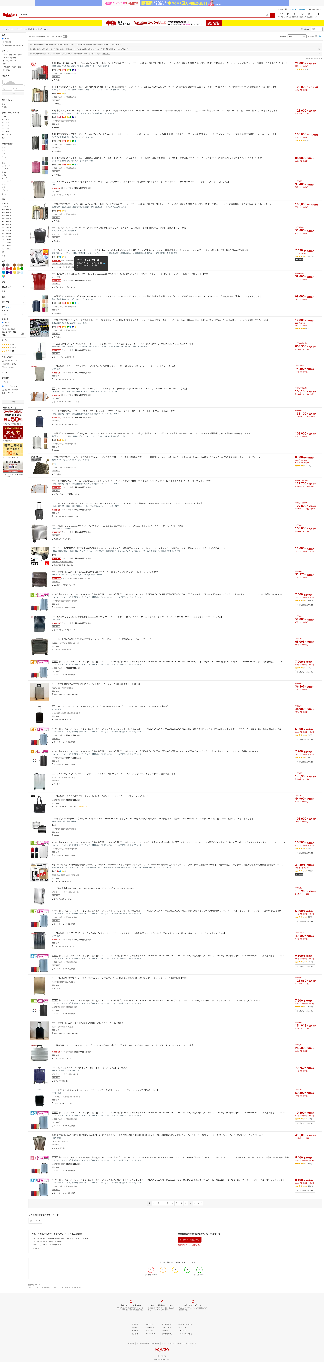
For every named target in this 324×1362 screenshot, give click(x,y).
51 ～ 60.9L (6, 120)
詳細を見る (106, 54)
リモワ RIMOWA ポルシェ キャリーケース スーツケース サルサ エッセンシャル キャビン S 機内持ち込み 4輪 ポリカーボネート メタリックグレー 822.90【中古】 (129, 503)
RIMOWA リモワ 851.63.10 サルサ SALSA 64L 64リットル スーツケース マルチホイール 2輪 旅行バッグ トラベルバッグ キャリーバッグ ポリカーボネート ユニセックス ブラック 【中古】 (141, 933)
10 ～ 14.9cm (6, 209)
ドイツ (4, 148)
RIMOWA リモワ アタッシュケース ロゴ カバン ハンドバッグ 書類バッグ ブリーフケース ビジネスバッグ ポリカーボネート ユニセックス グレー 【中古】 (126, 1045)
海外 (9, 307)
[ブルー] (3, 272)
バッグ (55, 1288)
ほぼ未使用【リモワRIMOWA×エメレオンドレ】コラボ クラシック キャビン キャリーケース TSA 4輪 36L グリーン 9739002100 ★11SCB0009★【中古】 (126, 344)
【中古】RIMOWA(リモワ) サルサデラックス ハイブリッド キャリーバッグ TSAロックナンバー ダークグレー (105, 639)
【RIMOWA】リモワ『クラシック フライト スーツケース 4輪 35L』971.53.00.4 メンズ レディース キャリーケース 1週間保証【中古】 (117, 774)
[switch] (22, 334)
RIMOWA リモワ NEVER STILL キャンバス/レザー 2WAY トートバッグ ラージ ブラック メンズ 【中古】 (103, 796)
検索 (13, 94)
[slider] (2, 85)
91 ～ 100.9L (6, 132)
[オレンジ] (14, 268)
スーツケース (35, 1221)
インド (4, 160)
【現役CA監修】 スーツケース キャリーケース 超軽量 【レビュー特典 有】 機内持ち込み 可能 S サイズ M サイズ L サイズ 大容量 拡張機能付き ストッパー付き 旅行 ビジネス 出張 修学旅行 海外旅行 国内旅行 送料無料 (150, 250)
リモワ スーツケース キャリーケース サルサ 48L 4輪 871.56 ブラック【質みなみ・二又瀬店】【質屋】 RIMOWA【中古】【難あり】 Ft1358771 (121, 228)
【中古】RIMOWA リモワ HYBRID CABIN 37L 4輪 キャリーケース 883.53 (89, 1023)
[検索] (272, 15)
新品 (3, 104)
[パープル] (10, 272)
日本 (3, 154)
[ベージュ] (18, 265)
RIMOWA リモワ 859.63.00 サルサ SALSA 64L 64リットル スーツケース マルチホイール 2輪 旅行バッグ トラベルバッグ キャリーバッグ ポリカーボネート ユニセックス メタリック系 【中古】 (143, 182)
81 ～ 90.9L (6, 129)
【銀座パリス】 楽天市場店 (63, 719)
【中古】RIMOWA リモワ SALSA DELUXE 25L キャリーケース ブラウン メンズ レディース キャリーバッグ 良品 (107, 572)
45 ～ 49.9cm (6, 231)
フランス (5, 175)
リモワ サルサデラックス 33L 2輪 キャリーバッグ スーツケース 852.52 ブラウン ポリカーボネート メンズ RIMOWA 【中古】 (112, 706)
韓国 (3, 187)
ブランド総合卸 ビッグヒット (64, 899)
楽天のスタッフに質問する (190, 1240)
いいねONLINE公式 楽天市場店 (64, 267)
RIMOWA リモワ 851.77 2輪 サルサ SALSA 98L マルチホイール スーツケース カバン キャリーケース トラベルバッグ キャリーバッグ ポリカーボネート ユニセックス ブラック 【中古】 (139, 617)
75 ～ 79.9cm (6, 249)
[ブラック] (3, 265)
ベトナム (5, 157)
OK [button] (104, 264)
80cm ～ (5, 252)
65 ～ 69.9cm (6, 243)
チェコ (4, 172)
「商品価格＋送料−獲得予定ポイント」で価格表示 (45, 36)
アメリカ (5, 184)
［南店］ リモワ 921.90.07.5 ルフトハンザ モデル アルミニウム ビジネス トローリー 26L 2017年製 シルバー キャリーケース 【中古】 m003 (119, 526)
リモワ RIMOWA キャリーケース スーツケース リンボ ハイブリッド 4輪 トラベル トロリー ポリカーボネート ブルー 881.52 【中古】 (116, 411)
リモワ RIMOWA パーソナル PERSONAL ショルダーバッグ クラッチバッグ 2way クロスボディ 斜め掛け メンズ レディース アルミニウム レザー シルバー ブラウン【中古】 (134, 481)
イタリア (5, 169)
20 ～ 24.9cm (6, 215)
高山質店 (57, 784)
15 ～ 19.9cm (6, 212)
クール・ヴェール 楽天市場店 (64, 357)
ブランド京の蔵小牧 (61, 1081)
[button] (315, 10)
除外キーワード (7, 393)
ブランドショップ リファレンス (65, 195)
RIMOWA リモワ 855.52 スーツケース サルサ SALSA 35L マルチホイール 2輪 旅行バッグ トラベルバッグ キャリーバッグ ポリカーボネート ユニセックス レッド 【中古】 (133, 274)
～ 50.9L (5, 117)
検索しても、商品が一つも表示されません (47, 1245)
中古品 (4, 107)
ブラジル (5, 190)
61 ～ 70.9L (6, 123)
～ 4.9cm (5, 203)
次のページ (198, 1203)
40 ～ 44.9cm (6, 228)
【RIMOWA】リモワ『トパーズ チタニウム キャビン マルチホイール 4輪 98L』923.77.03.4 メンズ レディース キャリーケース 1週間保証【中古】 (122, 978)
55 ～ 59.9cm (6, 237)
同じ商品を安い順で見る (305, 605)
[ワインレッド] (7, 268)
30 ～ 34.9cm (6, 221)
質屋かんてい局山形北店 (62, 539)
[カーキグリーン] (21, 265)
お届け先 (5, 310)
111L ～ (4, 138)
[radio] (3, 39)
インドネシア (6, 181)
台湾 (3, 163)
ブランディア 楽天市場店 (62, 650)
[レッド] (10, 268)
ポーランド (6, 166)
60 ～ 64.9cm (6, 240)
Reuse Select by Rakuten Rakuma (66, 694)
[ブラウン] (14, 265)
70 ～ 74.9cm (6, 246)
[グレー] (7, 265)
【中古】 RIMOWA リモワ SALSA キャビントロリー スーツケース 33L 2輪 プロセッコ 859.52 (98, 684)
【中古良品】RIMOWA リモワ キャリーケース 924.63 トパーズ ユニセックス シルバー (95, 888)
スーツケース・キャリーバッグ (71, 1288)
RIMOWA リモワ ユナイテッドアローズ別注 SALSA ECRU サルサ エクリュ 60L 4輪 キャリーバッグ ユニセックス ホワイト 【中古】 (116, 366)
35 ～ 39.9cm (6, 225)
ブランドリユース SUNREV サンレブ (66, 402)
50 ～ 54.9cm (6, 234)
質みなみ (57, 241)
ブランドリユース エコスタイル (65, 806)
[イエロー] (18, 268)
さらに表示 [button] (6, 70)
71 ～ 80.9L (6, 126)
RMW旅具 (57, 80)
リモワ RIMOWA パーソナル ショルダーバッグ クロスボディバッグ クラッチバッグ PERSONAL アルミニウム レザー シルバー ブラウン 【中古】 (122, 389)
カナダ (4, 178)
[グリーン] (21, 268)
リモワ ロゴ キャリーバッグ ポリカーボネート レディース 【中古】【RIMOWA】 (92, 1068)
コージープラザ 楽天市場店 (63, 881)
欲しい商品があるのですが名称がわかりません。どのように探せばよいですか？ (60, 1238)
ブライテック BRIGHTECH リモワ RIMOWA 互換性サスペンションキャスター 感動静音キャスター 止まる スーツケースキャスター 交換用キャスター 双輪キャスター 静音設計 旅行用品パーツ (138, 548)
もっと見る (35, 1249)
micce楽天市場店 (60, 1148)
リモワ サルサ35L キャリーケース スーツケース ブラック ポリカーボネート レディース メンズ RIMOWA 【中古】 (107, 1090)
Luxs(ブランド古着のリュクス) (64, 585)
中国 (3, 151)
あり (3, 291)
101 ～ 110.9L (7, 135)
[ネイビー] (7, 272)
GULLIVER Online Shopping (64, 565)
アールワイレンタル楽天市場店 (64, 607)
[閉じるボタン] (319, 45)
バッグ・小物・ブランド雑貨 (39, 1288)
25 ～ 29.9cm (6, 218)
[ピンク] (3, 268)
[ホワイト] (10, 265)
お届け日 (5, 319)
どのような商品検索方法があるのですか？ (47, 1242)
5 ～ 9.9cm (5, 206)
